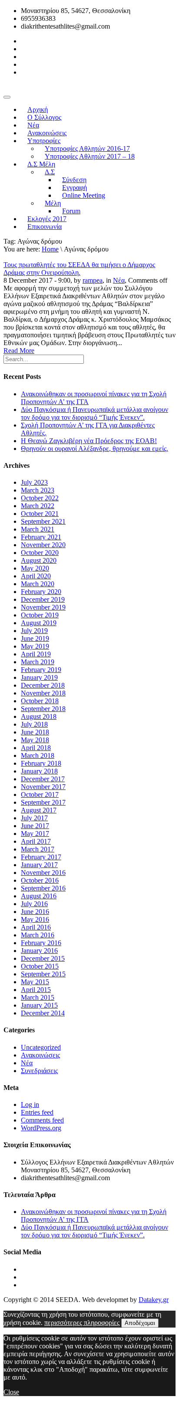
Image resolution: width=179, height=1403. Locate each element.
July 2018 (34, 724)
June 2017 (35, 825)
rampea (93, 280)
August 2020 (38, 560)
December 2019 (43, 599)
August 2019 (38, 622)
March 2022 (37, 505)
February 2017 (41, 857)
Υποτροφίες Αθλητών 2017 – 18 (90, 156)
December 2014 (43, 1013)
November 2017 (43, 786)
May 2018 (35, 740)
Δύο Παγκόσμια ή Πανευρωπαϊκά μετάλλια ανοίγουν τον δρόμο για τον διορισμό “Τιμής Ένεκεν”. (94, 413)
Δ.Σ (50, 172)
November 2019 (43, 607)
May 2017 (35, 833)
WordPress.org (41, 1128)
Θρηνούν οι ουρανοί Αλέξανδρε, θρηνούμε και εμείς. (94, 448)
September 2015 (43, 974)
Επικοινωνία (44, 226)
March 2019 (37, 662)
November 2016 (43, 872)
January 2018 (39, 771)
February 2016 (41, 942)
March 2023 (37, 490)
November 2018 (43, 693)
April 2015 (36, 989)
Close (11, 1392)
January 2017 (39, 864)
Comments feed (42, 1120)
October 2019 (40, 615)
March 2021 (37, 529)
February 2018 (41, 763)
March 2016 (37, 935)
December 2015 (43, 958)
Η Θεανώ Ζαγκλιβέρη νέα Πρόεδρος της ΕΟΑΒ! (89, 440)
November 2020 (43, 544)
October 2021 (40, 513)
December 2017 (43, 779)
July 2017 (34, 818)
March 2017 (37, 849)
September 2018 (43, 708)
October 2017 (40, 794)
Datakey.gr (154, 1299)
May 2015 (35, 981)
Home (50, 249)
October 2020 (40, 552)
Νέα (119, 280)
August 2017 (38, 810)
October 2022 (40, 498)
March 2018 (37, 755)
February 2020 (41, 591)
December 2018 (43, 685)
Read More (18, 350)
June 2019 (35, 638)
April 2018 (36, 747)
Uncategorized (41, 1047)
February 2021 (41, 537)
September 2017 (43, 802)
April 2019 (36, 654)
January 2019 (39, 677)
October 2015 (40, 966)
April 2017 (36, 841)
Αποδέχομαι (140, 1323)
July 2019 (34, 630)
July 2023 (34, 482)
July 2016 (34, 903)
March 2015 (37, 997)
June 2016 (35, 911)
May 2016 (35, 919)
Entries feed (37, 1112)
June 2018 (35, 732)
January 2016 (39, 950)
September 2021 (43, 521)
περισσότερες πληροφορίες (81, 1322)
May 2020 (35, 568)
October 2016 (40, 880)
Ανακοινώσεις (40, 1055)
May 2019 (35, 646)
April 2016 (36, 927)
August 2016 (38, 896)
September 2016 (43, 888)
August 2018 (38, 716)
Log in (30, 1104)
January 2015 (39, 1005)
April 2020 (36, 576)
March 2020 (37, 583)
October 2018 (40, 701)
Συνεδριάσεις (39, 1070)
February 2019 (41, 669)
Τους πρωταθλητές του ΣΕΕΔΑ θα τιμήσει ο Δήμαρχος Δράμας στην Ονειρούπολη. (79, 268)
